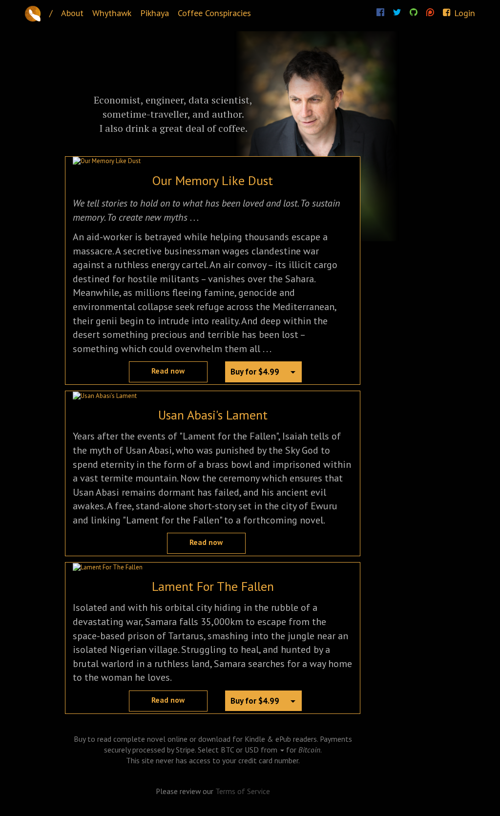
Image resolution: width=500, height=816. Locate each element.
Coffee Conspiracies (214, 13)
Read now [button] (168, 371)
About (72, 13)
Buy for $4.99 (254, 371)
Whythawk (111, 13)
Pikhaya (154, 13)
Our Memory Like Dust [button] (212, 180)
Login (463, 13)
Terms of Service (242, 791)
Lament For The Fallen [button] (213, 586)
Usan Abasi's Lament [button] (213, 415)
